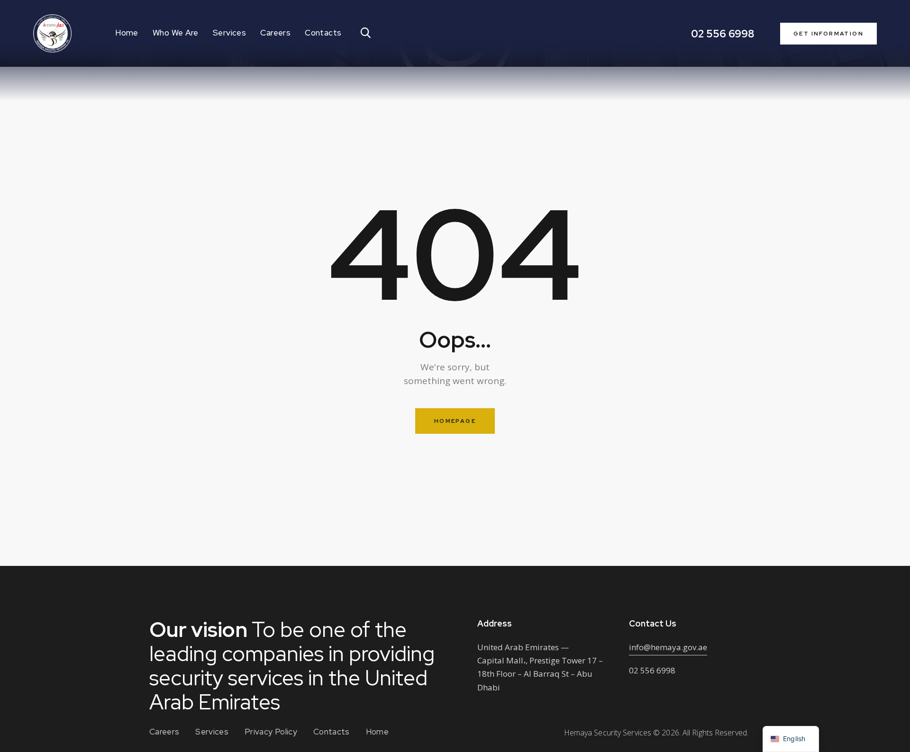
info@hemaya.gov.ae (668, 647)
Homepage (455, 421)
